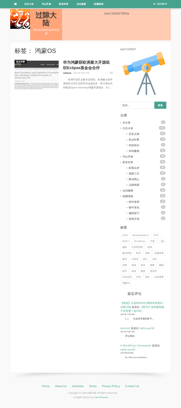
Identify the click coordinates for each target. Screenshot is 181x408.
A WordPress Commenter (135, 345)
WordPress (139, 241)
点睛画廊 (134, 184)
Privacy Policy (111, 386)
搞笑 (147, 253)
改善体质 (159, 253)
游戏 (134, 265)
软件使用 (134, 201)
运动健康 (81, 4)
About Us (61, 386)
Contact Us (132, 386)
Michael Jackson (140, 235)
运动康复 (159, 276)
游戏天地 (134, 218)
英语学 (153, 271)
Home (46, 386)
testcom (125, 328)
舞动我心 (134, 179)
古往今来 (29, 4)
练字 (124, 271)
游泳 (143, 265)
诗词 (138, 276)
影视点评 (134, 168)
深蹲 (124, 265)
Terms (93, 386)
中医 (152, 241)
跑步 (147, 276)
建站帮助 (127, 253)
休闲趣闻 (134, 151)
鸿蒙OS (126, 282)
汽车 (154, 259)
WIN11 (125, 241)
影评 (138, 253)
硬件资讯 (134, 207)
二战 (161, 241)
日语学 (135, 259)
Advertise (78, 386)
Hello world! (146, 328)
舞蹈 (143, 271)
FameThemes (101, 397)
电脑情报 (98, 4)
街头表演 (127, 276)
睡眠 (161, 265)
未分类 (126, 122)
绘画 (134, 271)
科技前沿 (134, 145)
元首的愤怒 (137, 247)
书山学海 (46, 4)
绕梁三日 (134, 173)
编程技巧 (134, 213)
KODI (125, 235)
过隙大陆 (46, 19)
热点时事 (20, 61)
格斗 (145, 259)
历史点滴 (134, 134)
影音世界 (64, 4)
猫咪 (152, 265)
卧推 (150, 247)
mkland (67, 72)
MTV (156, 235)
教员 (124, 259)
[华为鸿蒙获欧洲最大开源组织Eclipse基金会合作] (36, 74)
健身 (124, 247)
